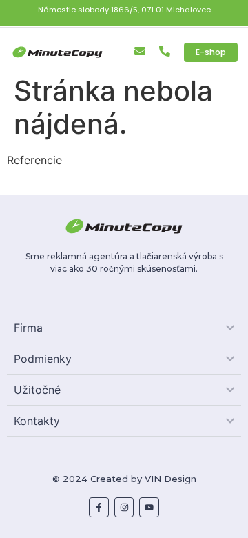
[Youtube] (149, 507)
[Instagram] (124, 507)
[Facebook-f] (99, 507)
